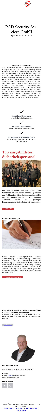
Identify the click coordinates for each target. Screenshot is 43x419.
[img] (27, 4)
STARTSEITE (9, 408)
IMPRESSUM (21, 410)
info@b (10, 375)
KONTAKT (19, 408)
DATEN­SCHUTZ (31, 408)
